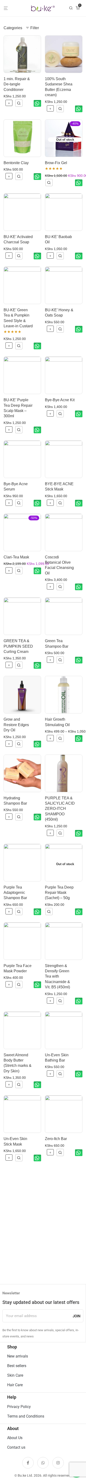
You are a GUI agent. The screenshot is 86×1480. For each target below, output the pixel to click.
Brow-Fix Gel (56, 163)
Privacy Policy (19, 1406)
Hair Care (15, 1385)
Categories (13, 28)
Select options (50, 739)
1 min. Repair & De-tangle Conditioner (17, 84)
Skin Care (15, 1375)
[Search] (72, 8)
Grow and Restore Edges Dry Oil (16, 724)
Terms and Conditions (25, 1416)
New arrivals (17, 1356)
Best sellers (16, 1365)
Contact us (16, 1447)
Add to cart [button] (9, 103)
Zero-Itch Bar (56, 1139)
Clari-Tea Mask (16, 557)
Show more (18, 103)
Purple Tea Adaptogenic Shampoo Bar (15, 892)
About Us (14, 1437)
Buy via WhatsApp (37, 103)
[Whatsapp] (43, 1463)
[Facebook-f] (28, 1463)
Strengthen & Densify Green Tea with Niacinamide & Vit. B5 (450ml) (57, 976)
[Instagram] (58, 1463)
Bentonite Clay (16, 163)
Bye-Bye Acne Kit (60, 400)
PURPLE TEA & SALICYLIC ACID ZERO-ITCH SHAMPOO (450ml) (60, 809)
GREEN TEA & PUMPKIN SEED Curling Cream (18, 646)
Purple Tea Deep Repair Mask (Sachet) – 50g (59, 892)
